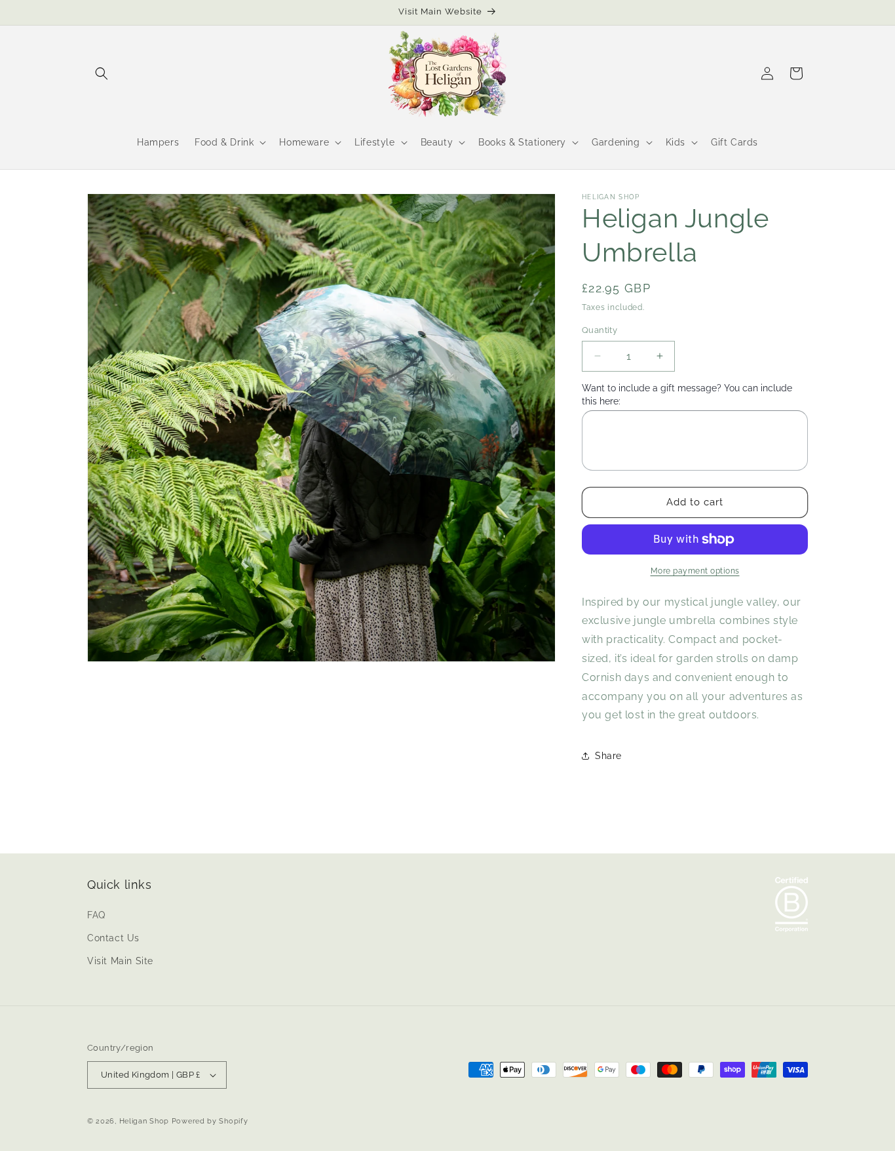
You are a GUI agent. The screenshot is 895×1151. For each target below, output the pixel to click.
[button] (101, 73)
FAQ (96, 915)
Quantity (599, 330)
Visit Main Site (120, 961)
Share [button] (608, 756)
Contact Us (113, 938)
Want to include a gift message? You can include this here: (687, 394)
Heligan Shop (144, 1121)
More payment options (695, 571)
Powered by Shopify (210, 1121)
